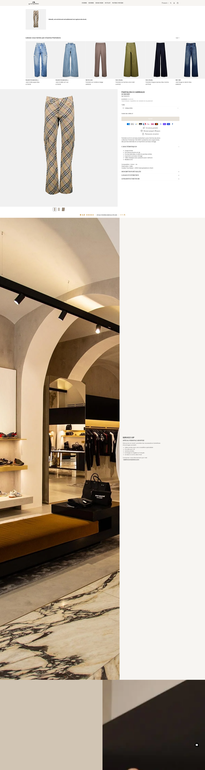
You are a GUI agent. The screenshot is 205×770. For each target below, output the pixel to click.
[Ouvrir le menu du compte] (174, 3)
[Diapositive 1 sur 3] (54, 209)
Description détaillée (131, 172)
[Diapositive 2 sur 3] (59, 209)
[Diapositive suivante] (177, 63)
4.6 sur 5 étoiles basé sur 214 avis (107, 215)
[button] (197, 745)
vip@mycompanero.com (131, 459)
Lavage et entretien (130, 175)
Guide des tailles (126, 113)
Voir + (177, 38)
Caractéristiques (129, 147)
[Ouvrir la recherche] (170, 3)
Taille (123, 105)
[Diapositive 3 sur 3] (63, 209)
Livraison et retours (130, 179)
